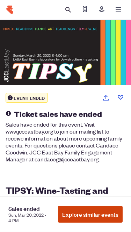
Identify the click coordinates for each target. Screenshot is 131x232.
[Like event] (120, 97)
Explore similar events (90, 214)
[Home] (10, 10)
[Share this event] (106, 98)
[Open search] (68, 10)
